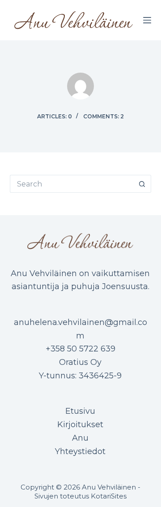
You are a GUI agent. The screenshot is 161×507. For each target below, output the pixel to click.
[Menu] (147, 20)
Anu (80, 438)
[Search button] (142, 184)
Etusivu (80, 411)
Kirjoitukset (80, 424)
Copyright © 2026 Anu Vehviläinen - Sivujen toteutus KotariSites (80, 491)
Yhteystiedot (80, 451)
